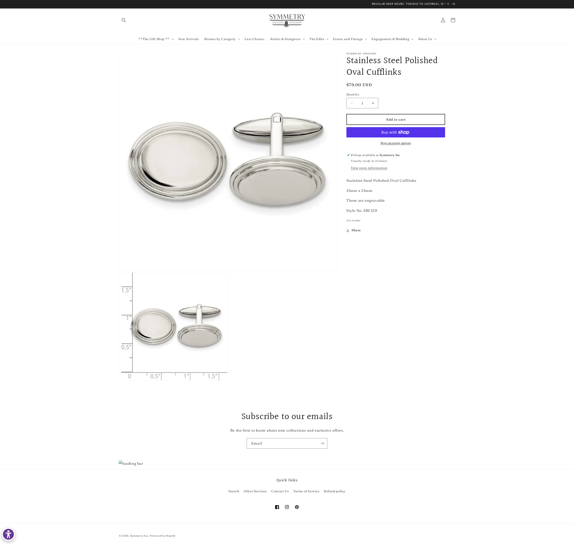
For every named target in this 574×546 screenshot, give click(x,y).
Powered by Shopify (163, 535)
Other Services (255, 491)
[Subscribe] (322, 443)
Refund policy (335, 491)
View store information (369, 168)
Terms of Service (306, 491)
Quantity (352, 94)
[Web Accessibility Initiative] (8, 534)
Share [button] (356, 230)
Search (233, 491)
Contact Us (280, 491)
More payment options (395, 143)
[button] (124, 20)
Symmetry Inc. (139, 535)
